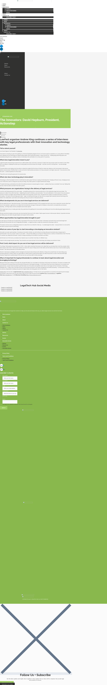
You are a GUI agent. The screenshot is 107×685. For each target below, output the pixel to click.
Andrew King (3, 271)
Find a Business (3, 36)
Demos (4, 4)
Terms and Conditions (8, 356)
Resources (5, 7)
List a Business (5, 97)
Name (3, 399)
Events (8, 9)
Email (3, 385)
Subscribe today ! (11, 17)
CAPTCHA (4, 396)
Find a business (6, 314)
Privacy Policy (5, 353)
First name (5, 375)
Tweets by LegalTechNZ (6, 287)
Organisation (5, 391)
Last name (5, 380)
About (4, 14)
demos (1, 38)
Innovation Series (11, 10)
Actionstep (19, 151)
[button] (7, 682)
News (4, 5)
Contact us (5, 15)
